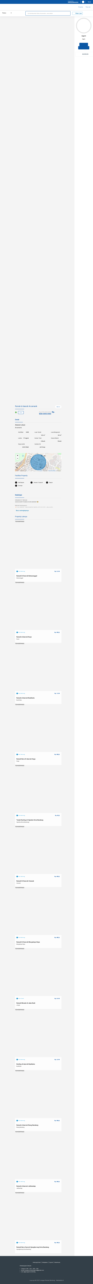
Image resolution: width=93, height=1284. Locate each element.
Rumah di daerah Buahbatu (25, 698)
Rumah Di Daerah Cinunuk (25, 881)
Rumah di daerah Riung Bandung (27, 1125)
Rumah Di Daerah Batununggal (26, 576)
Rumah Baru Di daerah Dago (26, 759)
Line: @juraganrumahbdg (28, 1271)
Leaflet (40, 470)
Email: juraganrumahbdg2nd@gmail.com (32, 1270)
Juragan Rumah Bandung (47, 1280)
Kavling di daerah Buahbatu (25, 1064)
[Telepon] (83, 47)
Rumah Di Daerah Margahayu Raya (28, 942)
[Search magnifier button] (68, 13)
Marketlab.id (60, 1280)
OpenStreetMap (51, 470)
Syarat (51, 1262)
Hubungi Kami (37, 1262)
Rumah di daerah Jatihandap (26, 1186)
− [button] (17, 458)
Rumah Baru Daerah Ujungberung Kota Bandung (32, 1247)
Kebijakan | (45, 1262)
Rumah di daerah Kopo (24, 637)
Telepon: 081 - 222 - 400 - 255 (29, 1268)
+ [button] (17, 455)
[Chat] (83, 44)
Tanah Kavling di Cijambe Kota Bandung (29, 820)
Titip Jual (87, 7)
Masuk (89, 1)
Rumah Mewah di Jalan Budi (25, 1003)
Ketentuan (57, 1262)
